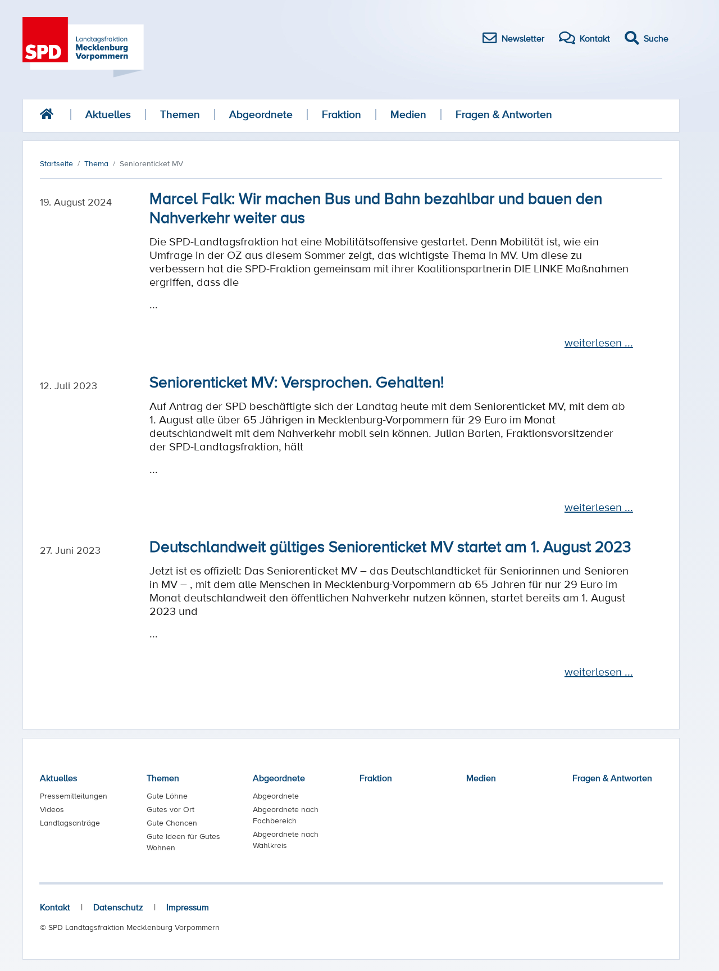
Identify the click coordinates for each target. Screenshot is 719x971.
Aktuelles (108, 114)
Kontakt (55, 907)
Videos (52, 809)
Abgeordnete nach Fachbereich (285, 815)
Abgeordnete (261, 114)
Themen (180, 114)
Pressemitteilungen (73, 795)
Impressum (187, 907)
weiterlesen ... (599, 342)
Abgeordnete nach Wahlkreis (285, 839)
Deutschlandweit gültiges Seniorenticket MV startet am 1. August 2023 (390, 546)
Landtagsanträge (70, 822)
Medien (408, 114)
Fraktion (341, 114)
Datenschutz (118, 907)
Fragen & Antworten (504, 114)
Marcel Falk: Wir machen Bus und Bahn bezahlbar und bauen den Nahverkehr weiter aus (375, 207)
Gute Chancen (172, 822)
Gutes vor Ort (170, 809)
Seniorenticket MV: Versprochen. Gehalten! (296, 381)
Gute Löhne (167, 795)
